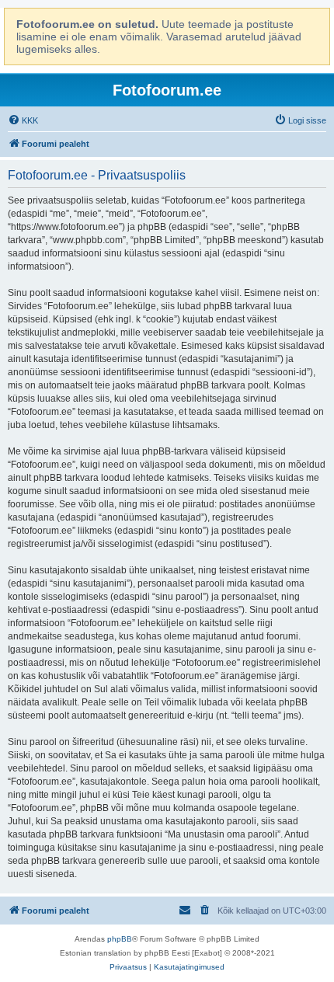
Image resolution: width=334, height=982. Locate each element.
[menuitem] (23, 120)
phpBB (119, 939)
